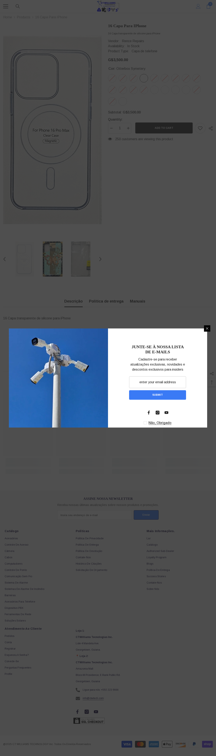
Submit (157, 394)
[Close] (207, 328)
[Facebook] (148, 412)
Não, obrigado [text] (159, 423)
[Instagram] (157, 412)
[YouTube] (166, 412)
